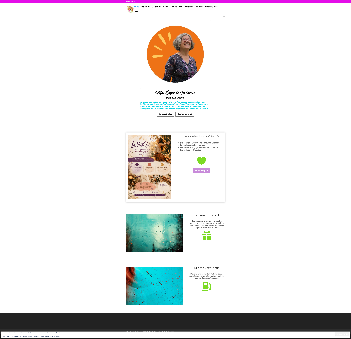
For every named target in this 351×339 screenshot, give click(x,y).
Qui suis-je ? (145, 7)
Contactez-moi (185, 114)
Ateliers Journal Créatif (161, 7)
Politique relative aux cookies (52, 336)
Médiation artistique (212, 7)
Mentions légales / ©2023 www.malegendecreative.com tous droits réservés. (150, 331)
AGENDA (174, 7)
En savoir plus (165, 114)
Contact (137, 11)
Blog (181, 7)
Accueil (136, 7)
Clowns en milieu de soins (194, 7)
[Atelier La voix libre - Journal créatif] (149, 198)
